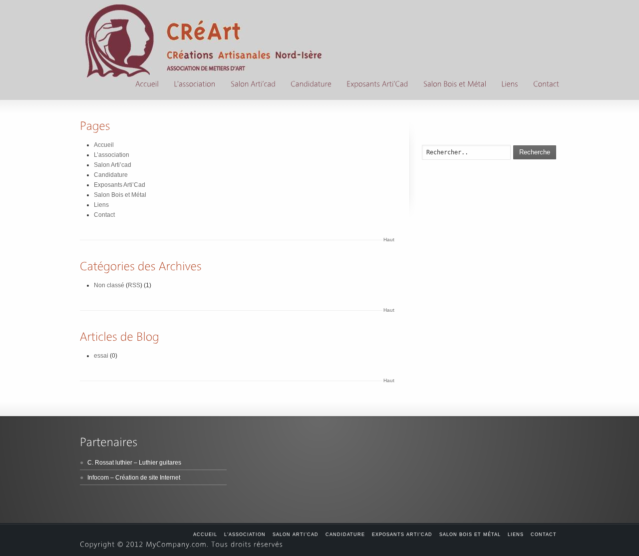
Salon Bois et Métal (120, 194)
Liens (101, 204)
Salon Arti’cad (112, 164)
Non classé (109, 285)
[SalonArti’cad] (253, 85)
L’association (111, 154)
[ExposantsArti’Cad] (377, 85)
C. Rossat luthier (109, 462)
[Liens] (510, 85)
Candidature (111, 174)
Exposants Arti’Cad (119, 184)
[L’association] (194, 85)
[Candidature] (311, 85)
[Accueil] (147, 85)
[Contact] (546, 85)
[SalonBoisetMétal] (455, 85)
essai (101, 355)
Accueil (104, 144)
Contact (104, 214)
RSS (134, 285)
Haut (388, 239)
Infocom (98, 477)
